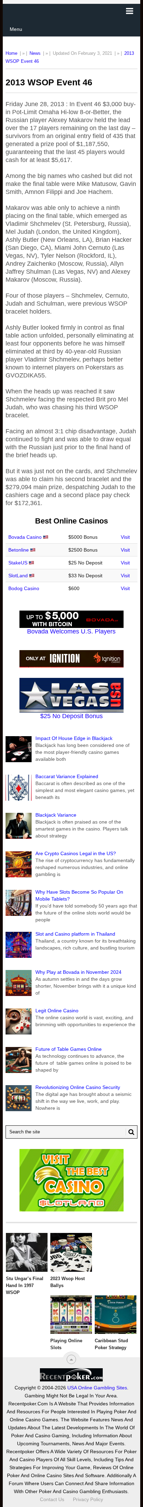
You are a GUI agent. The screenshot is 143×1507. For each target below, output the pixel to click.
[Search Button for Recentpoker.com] (130, 1132)
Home (11, 53)
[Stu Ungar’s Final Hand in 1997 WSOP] (27, 1252)
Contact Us (52, 1499)
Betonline (18, 550)
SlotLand (18, 575)
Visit (125, 537)
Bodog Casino (23, 588)
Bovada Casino (25, 537)
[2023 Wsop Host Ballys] (71, 1252)
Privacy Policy (88, 1499)
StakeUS (17, 562)
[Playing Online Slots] (71, 1314)
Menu (16, 29)
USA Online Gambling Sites (97, 1387)
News (35, 53)
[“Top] (71, 1359)
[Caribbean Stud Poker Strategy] (115, 1314)
